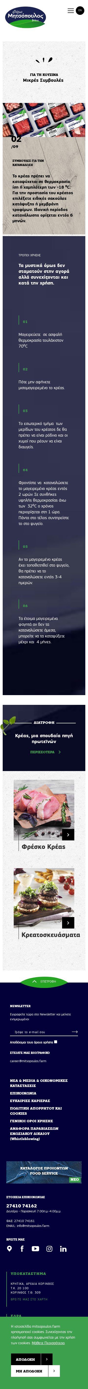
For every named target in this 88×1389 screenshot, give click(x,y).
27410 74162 (21, 1206)
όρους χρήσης (43, 1042)
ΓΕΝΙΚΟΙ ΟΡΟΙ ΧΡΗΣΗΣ (31, 1121)
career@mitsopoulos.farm (28, 1061)
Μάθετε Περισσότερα (48, 1343)
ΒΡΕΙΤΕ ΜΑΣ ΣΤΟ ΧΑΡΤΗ (29, 1299)
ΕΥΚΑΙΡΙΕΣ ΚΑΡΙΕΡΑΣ (30, 1101)
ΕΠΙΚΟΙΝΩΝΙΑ (23, 1093)
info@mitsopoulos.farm (33, 1226)
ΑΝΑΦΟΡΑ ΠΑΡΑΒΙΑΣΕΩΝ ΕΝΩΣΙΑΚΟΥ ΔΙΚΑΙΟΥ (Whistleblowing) (34, 1134)
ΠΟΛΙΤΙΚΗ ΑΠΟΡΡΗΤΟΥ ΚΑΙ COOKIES (36, 1111)
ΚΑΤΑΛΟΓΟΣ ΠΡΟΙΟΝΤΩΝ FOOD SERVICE (49, 1174)
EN (80, 10)
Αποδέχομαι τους (31, 1042)
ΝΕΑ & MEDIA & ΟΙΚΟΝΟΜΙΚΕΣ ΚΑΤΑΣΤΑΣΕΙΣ (39, 1083)
